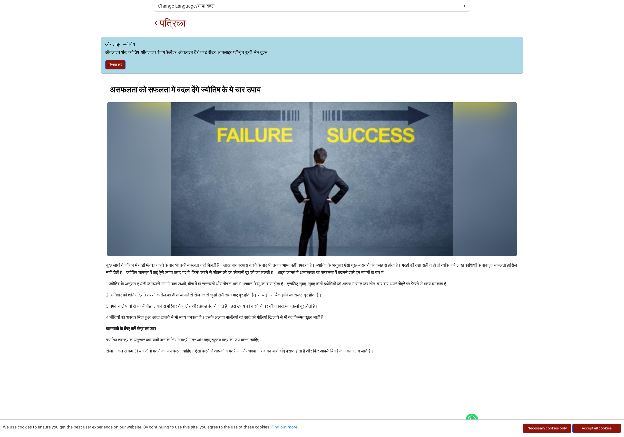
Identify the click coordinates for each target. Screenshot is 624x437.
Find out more (284, 427)
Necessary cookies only (547, 428)
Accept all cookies (597, 428)
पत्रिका (172, 23)
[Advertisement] (312, 400)
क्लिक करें (115, 64)
